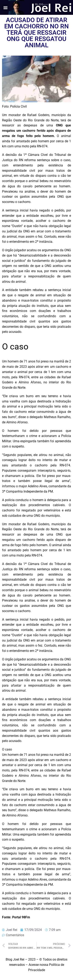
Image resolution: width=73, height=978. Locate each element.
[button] (5, 7)
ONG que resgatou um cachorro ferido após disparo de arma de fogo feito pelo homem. (36, 131)
